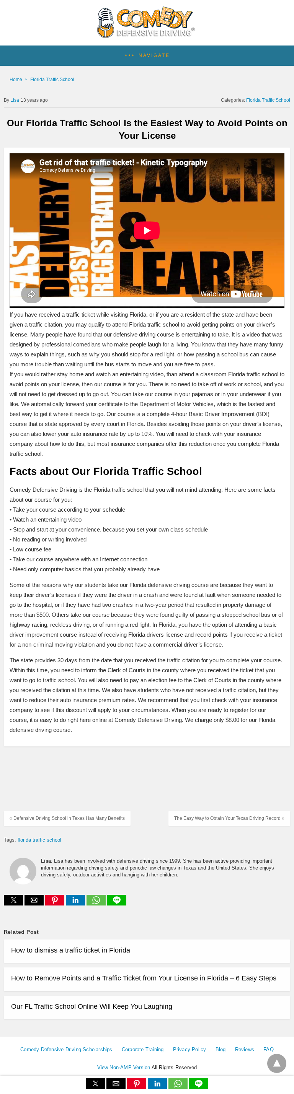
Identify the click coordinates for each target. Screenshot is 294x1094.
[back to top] (276, 1063)
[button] (147, 56)
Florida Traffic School (52, 79)
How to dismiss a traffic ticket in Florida (70, 950)
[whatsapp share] (97, 903)
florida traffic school (39, 840)
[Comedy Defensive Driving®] (147, 35)
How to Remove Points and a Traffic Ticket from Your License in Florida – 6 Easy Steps (143, 978)
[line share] (116, 903)
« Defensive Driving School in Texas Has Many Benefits (67, 818)
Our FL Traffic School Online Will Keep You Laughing (91, 1006)
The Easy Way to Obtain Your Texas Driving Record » (229, 818)
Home (16, 79)
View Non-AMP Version (123, 1067)
